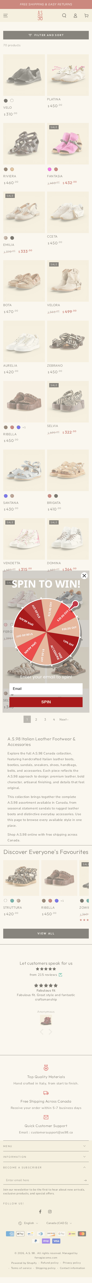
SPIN (46, 702)
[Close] (84, 576)
